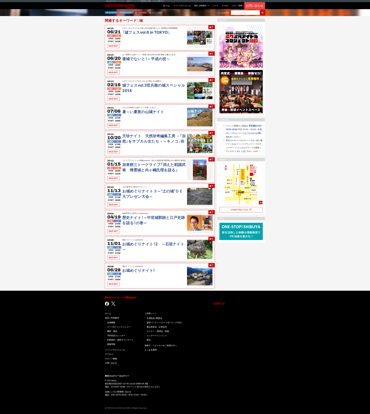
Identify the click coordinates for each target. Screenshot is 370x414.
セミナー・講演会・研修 (158, 331)
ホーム (108, 313)
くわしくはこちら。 (244, 151)
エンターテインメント (157, 335)
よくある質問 (151, 350)
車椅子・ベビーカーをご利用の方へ (161, 345)
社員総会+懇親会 (154, 318)
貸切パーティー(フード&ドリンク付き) (164, 322)
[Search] (262, 12)
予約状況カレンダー (116, 335)
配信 (149, 340)
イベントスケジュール (115, 350)
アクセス (109, 354)
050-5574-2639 (119, 394)
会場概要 (111, 322)
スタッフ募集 (111, 358)
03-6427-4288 (118, 386)
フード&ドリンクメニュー (119, 327)
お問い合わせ (111, 363)
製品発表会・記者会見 (157, 327)
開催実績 (111, 344)
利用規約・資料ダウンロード (120, 340)
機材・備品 (112, 331)
